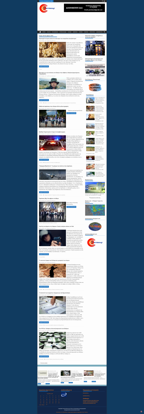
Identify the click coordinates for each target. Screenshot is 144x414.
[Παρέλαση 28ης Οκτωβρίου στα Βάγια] (52, 202)
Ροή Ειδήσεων (55, 32)
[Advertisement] (72, 22)
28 (58, 402)
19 (52, 401)
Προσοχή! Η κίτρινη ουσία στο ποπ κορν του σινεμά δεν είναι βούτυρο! (57, 38)
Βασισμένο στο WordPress (61, 412)
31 (46, 404)
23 (43, 402)
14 (58, 399)
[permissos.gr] (40, 31)
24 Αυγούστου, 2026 (52, 371)
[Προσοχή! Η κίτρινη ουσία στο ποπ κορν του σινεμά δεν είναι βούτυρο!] (52, 42)
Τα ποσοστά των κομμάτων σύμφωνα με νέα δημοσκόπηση (54, 293)
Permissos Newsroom (51, 40)
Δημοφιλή (75, 32)
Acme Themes (85, 412)
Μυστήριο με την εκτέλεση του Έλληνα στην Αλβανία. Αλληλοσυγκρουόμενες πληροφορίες (59, 73)
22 (40, 402)
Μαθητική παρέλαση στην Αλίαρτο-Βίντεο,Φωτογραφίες (54, 106)
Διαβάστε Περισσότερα (44, 66)
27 (55, 402)
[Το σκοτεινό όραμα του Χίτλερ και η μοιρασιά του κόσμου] (52, 264)
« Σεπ (40, 404)
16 (43, 401)
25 (49, 402)
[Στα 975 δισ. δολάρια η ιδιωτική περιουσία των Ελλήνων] (52, 332)
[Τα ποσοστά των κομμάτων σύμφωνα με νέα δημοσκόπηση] (52, 297)
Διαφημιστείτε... (86, 395)
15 (40, 401)
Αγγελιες (39, 383)
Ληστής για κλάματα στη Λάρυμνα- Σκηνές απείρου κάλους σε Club (56, 226)
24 (46, 402)
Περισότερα (92, 32)
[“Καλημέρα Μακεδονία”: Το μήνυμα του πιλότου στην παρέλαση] (52, 170)
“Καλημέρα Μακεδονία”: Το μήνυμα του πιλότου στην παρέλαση (55, 166)
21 (58, 401)
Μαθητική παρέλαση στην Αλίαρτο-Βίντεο (51, 128)
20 (55, 401)
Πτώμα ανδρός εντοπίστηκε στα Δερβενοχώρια (52, 162)
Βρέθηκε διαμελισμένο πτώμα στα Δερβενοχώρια (52, 132)
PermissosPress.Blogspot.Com (89, 403)
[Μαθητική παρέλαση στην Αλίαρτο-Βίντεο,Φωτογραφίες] (52, 110)
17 (46, 401)
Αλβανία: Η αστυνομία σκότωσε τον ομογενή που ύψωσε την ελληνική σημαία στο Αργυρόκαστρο (60, 102)
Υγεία (41, 69)
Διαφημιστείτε (99, 32)
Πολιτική (86, 32)
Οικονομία (41, 359)
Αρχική (44, 32)
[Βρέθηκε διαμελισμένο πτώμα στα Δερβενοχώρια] (52, 136)
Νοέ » (43, 404)
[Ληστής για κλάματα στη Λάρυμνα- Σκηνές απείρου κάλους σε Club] (52, 230)
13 (55, 399)
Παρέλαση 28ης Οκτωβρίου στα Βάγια (49, 198)
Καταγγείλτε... (86, 393)
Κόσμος (80, 32)
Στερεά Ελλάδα (63, 32)
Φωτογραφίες (61, 128)
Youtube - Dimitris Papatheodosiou (90, 401)
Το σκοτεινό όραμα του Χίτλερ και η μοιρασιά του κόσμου (54, 260)
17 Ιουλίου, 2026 (75, 371)
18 (49, 401)
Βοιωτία (48, 32)
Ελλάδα (69, 32)
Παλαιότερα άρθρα (43, 363)
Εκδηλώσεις (47, 383)
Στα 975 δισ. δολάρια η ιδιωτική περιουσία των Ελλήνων (54, 328)
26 (52, 402)
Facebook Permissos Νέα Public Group (91, 400)
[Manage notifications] (141, 411)
